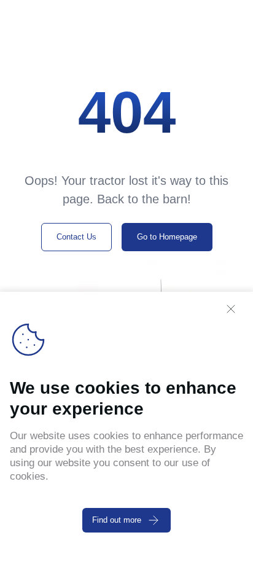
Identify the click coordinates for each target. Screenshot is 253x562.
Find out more (116, 520)
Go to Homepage (167, 236)
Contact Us (76, 236)
